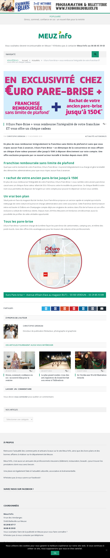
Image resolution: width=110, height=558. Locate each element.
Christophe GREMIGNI (16, 136)
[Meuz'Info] (55, 34)
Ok (55, 553)
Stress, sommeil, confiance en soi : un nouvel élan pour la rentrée (54, 19)
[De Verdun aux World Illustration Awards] (90, 361)
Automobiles (100, 136)
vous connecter (21, 396)
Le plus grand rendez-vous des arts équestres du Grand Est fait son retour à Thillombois (55, 377)
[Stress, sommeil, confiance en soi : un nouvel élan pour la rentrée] (19, 361)
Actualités (89, 136)
